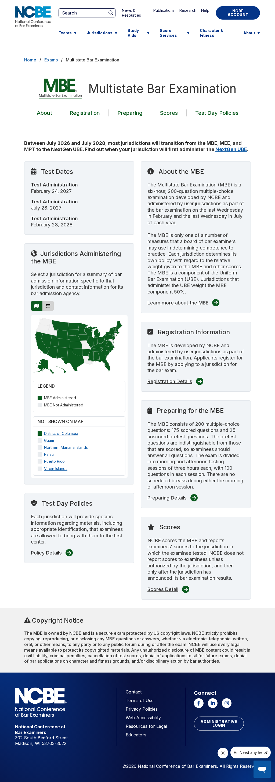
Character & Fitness (211, 33)
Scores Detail (162, 589)
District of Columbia (61, 433)
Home (30, 60)
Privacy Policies (142, 709)
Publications (164, 10)
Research (187, 10)
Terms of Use (140, 700)
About (249, 33)
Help (205, 10)
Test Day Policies (216, 113)
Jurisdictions (100, 33)
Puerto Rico (54, 461)
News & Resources (131, 12)
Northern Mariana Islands (66, 447)
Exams (65, 33)
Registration (85, 113)
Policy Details (46, 553)
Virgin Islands (55, 468)
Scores (169, 113)
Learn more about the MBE (177, 303)
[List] (48, 306)
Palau (49, 454)
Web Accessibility (143, 717)
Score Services (168, 33)
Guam (49, 440)
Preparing (129, 113)
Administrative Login (218, 723)
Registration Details (169, 381)
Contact (134, 692)
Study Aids (133, 33)
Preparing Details (167, 498)
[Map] (37, 306)
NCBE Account (238, 13)
